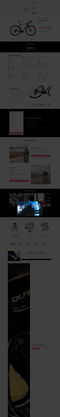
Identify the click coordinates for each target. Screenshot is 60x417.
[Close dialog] (41, 199)
